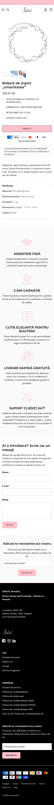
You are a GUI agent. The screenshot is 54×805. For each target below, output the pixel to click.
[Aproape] (48, 381)
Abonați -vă (27, 420)
